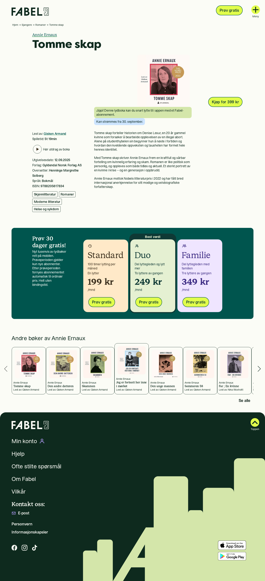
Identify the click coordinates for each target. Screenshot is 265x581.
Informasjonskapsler (30, 532)
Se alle (244, 400)
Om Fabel (24, 479)
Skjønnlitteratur (45, 194)
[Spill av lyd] (37, 149)
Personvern (22, 524)
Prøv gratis (229, 10)
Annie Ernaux (44, 34)
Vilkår (19, 491)
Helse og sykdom (46, 209)
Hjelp (18, 453)
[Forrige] (6, 369)
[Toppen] (255, 422)
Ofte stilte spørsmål (36, 466)
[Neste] (259, 369)
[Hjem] (30, 12)
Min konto (24, 441)
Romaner (40, 25)
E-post (23, 513)
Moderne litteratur (47, 201)
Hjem (15, 25)
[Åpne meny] (255, 9)
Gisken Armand (55, 133)
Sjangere (27, 25)
